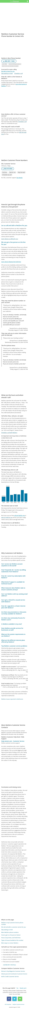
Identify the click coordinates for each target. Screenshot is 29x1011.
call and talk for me (19, 515)
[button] (27, 1)
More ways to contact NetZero (9, 943)
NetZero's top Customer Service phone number (12, 923)
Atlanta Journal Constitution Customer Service (14, 974)
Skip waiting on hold (7, 73)
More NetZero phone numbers (10, 932)
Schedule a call (18, 73)
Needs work (23, 988)
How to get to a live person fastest (10, 935)
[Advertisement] (14, 100)
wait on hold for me (6, 517)
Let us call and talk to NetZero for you (14, 225)
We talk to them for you (7, 71)
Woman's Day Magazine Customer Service (13, 971)
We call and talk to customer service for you (13, 927)
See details (20, 177)
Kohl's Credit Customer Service (10, 976)
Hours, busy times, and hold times (11, 937)
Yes (17, 988)
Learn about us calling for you (9, 239)
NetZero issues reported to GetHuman (12, 699)
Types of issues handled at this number (12, 940)
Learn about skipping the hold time (11, 262)
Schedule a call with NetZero (9, 432)
